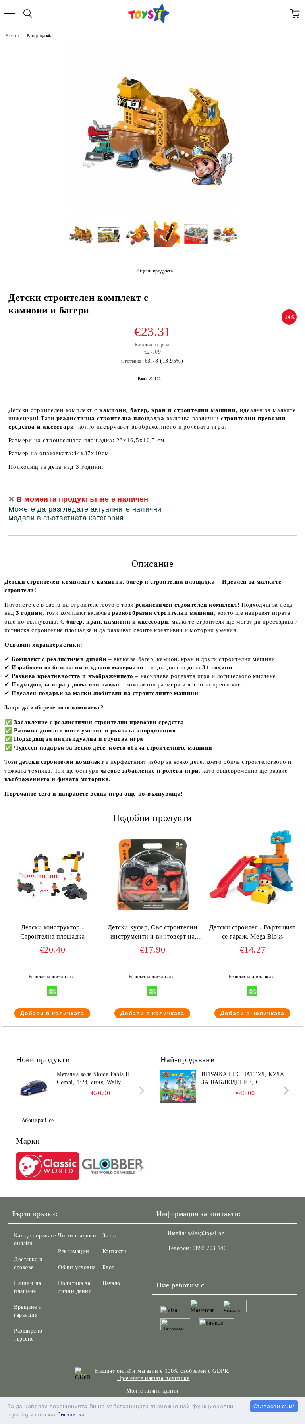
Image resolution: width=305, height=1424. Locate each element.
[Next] (140, 1090)
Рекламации (73, 1251)
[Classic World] (47, 1167)
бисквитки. (72, 1414)
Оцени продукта (155, 271)
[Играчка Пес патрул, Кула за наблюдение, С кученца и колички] (178, 1088)
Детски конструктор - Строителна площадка (52, 932)
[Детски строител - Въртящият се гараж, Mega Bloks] (252, 903)
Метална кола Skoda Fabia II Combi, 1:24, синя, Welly (93, 1078)
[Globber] (113, 1167)
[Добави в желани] (285, 500)
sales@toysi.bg (206, 1233)
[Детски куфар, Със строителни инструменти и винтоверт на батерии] (152, 919)
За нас (110, 1236)
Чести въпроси (77, 1236)
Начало (12, 35)
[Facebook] (166, 1264)
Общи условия (77, 1267)
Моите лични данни (152, 1391)
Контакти (114, 1251)
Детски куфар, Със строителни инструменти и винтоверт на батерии (153, 933)
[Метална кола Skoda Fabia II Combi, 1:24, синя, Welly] (34, 1088)
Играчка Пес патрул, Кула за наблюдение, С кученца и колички (242, 1078)
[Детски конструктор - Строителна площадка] (52, 919)
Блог (108, 1267)
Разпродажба (39, 35)
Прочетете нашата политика (153, 1378)
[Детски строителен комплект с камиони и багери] (152, 209)
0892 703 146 (209, 1248)
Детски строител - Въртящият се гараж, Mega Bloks (252, 932)
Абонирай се (37, 1120)
